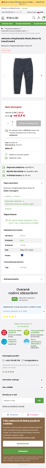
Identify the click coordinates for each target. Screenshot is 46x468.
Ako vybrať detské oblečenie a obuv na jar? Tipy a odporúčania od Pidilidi (23, 221)
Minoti (17, 196)
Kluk (21, 240)
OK (39, 400)
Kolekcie (8, 196)
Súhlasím (23, 451)
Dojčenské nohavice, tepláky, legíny (13, 31)
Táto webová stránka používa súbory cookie (19, 438)
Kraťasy (23, 267)
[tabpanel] (23, 75)
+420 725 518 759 (7, 12)
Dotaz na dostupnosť (28, 123)
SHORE (22, 245)
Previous (4, 75)
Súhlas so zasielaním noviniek (13, 406)
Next (41, 75)
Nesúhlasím (23, 443)
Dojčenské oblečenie (12, 29)
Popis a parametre (11, 183)
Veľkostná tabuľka (11, 279)
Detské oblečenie (23, 23)
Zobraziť (24, 8)
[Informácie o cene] (11, 116)
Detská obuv (7, 23)
